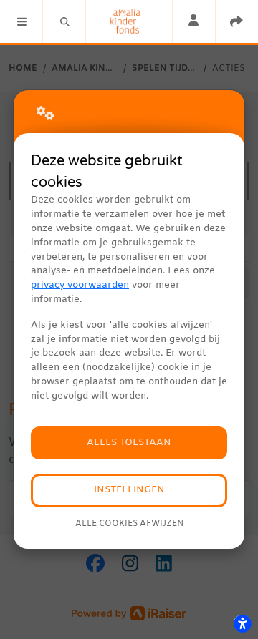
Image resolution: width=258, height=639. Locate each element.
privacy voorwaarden (80, 285)
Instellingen (129, 490)
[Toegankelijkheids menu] (242, 623)
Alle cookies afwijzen (129, 524)
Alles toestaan (129, 442)
